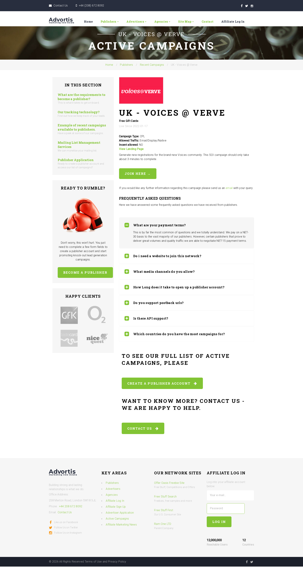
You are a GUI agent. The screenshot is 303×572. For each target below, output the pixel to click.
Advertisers (135, 21)
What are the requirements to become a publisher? (81, 97)
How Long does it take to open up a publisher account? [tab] (178, 287)
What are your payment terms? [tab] (159, 225)
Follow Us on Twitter (66, 527)
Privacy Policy (117, 561)
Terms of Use (93, 561)
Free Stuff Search (165, 496)
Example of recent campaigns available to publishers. (82, 127)
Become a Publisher (85, 272)
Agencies (161, 21)
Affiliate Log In (233, 21)
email (229, 188)
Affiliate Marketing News (121, 524)
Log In (219, 522)
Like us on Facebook (66, 522)
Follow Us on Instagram (68, 532)
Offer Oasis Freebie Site (169, 483)
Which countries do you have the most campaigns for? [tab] (179, 334)
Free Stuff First (163, 510)
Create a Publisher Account (160, 383)
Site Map (185, 21)
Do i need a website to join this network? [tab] (167, 256)
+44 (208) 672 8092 (91, 5)
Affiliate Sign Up (116, 506)
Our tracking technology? (79, 112)
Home (88, 21)
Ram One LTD (162, 524)
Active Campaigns (117, 518)
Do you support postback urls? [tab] (158, 303)
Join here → (138, 173)
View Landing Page (131, 149)
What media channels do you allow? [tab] (164, 271)
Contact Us (60, 5)
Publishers (108, 21)
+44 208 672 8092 (70, 506)
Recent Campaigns (152, 64)
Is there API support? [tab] (150, 318)
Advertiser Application (120, 512)
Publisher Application (76, 160)
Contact (207, 21)
